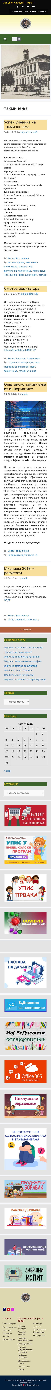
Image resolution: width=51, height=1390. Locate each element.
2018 (10, 619)
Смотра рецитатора (21, 288)
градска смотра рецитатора (24, 362)
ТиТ (6, 274)
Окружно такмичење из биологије (23, 647)
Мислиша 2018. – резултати (19, 570)
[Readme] (33, 6)
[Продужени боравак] (25, 1197)
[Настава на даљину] (25, 987)
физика (13, 274)
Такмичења (22, 258)
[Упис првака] (25, 901)
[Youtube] (28, 6)
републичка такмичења (17, 270)
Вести (11, 258)
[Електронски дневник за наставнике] (25, 1010)
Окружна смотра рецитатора (20, 665)
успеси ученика (27, 371)
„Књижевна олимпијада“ (18, 652)
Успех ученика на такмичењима (20, 124)
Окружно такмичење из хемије (21, 656)
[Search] (19, 39)
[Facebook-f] (17, 6)
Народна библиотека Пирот (19, 366)
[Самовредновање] (25, 1228)
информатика (15, 555)
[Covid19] (25, 933)
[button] (5, 39)
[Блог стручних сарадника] (25, 825)
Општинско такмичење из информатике (25, 386)
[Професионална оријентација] (25, 1254)
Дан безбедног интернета (19, 675)
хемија (42, 274)
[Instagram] (22, 6)
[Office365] (25, 1082)
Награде (21, 358)
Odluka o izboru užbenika (18, 670)
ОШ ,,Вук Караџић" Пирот (18, 2)
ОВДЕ (7, 600)
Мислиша (19, 619)
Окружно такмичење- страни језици (25, 679)
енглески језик (16, 262)
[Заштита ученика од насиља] (25, 1169)
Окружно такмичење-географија (23, 661)
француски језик (28, 274)
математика (26, 266)
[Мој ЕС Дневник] (25, 1049)
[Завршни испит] (25, 1281)
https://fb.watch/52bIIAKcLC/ (20, 350)
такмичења (39, 270)
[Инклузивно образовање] (25, 1117)
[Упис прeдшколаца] (25, 863)
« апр (7, 770)
